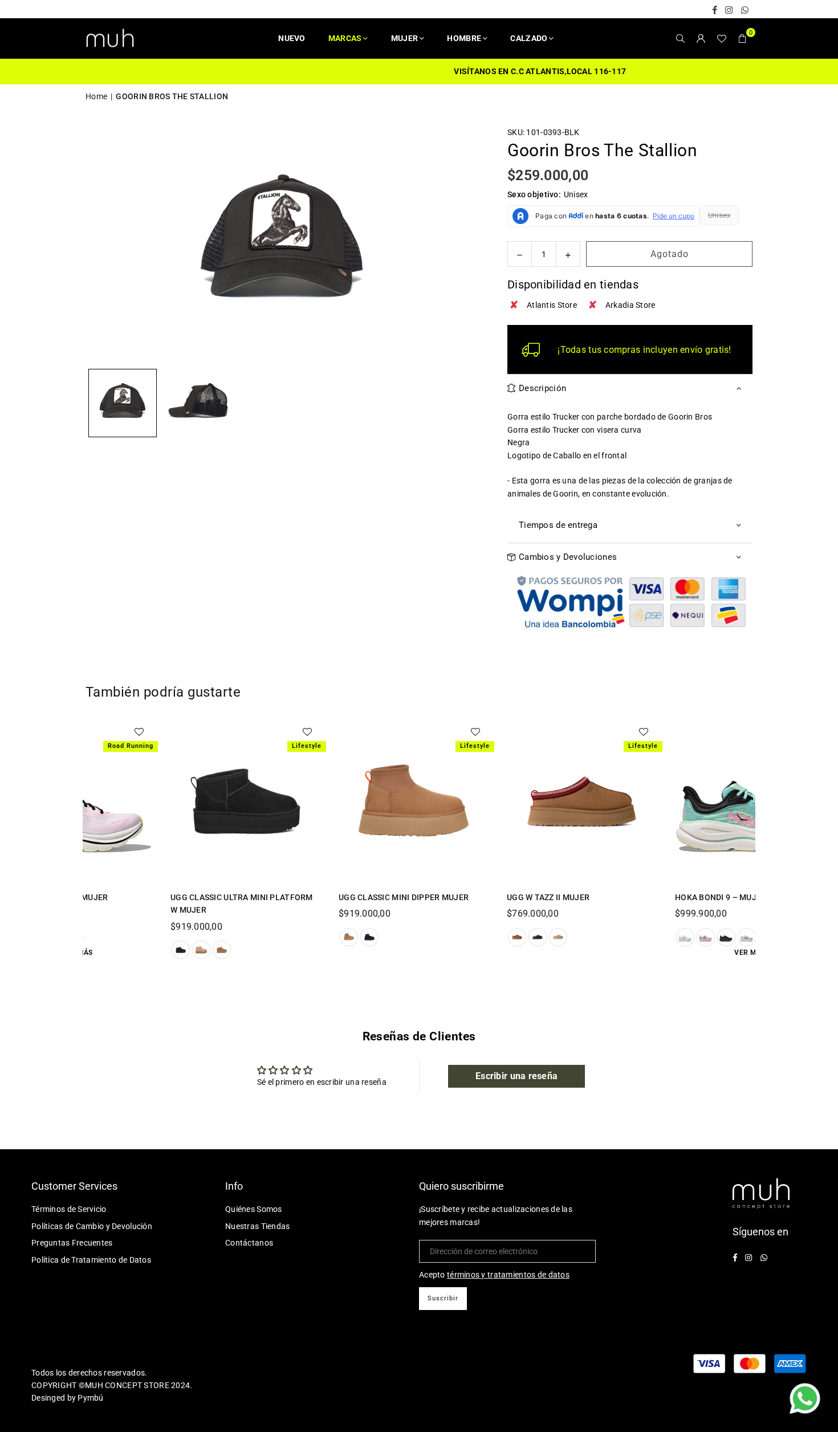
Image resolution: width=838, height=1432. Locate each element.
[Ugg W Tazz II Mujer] (561, 801)
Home (96, 96)
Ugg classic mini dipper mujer (384, 897)
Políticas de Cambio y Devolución (91, 1226)
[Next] (463, 244)
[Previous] (101, 244)
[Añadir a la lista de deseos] (287, 731)
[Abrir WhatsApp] (805, 1400)
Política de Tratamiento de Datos (91, 1259)
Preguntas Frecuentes (72, 1242)
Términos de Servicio (69, 1209)
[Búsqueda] (680, 38)
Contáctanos (249, 1242)
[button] (742, 38)
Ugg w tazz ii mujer (528, 897)
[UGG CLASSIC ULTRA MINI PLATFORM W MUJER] (225, 801)
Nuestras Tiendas (257, 1226)
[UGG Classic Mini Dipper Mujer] (393, 801)
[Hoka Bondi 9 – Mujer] (730, 801)
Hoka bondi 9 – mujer (701, 897)
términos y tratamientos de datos (508, 1274)
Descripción (542, 388)
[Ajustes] (701, 38)
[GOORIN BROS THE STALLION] (122, 403)
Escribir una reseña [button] (516, 1076)
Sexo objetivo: (547, 194)
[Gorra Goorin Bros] (198, 403)
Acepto (494, 1274)
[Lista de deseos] (721, 38)
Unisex (719, 215)
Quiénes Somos (253, 1209)
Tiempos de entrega (558, 525)
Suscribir (443, 1298)
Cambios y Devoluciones (568, 557)
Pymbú (90, 1397)
